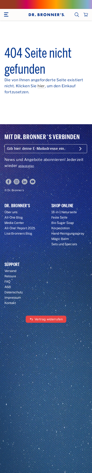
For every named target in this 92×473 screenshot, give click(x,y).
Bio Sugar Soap (62, 223)
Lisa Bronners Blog (18, 233)
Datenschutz (13, 292)
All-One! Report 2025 (19, 228)
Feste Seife (59, 217)
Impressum (12, 298)
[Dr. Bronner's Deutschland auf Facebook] (8, 182)
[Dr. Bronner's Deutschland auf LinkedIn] (25, 182)
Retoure (10, 276)
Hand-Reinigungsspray (67, 233)
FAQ (7, 282)
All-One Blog (13, 217)
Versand (10, 271)
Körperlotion (60, 228)
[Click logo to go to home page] (46, 15)
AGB (7, 287)
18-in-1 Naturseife (64, 212)
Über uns (10, 212)
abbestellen (26, 166)
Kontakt (10, 303)
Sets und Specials (64, 244)
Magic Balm (60, 239)
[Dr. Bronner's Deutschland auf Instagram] (17, 182)
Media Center (14, 223)
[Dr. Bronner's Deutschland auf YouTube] (33, 182)
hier (41, 86)
